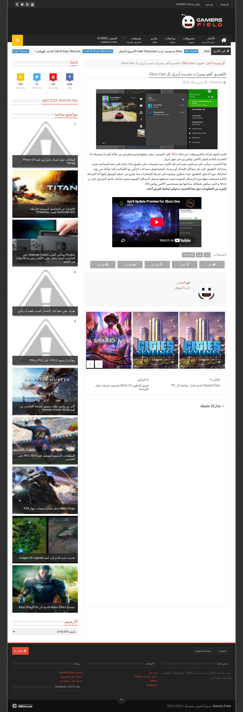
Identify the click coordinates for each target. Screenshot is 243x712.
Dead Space (26, 51)
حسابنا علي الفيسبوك (71, 676)
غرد (209, 264)
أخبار (209, 63)
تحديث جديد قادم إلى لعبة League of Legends (47, 557)
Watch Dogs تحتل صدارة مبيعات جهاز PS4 (49, 508)
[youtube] (32, 4)
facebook (152, 685)
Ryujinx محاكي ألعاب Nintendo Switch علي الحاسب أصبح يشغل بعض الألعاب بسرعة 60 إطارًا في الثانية (45, 258)
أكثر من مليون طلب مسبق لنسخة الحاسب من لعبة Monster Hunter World (47, 408)
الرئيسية (225, 4)
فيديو (200, 63)
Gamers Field (222, 706)
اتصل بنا (18, 650)
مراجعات (170, 38)
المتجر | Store (107, 38)
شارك (155, 264)
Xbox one (188, 63)
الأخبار (208, 38)
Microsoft (198, 51)
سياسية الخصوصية (203, 651)
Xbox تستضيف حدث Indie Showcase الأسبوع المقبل (157, 51)
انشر (183, 264)
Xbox (174, 154)
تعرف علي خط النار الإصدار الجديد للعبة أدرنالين (46, 311)
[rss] (27, 4)
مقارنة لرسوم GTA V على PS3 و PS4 (52, 360)
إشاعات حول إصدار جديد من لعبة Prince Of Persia (49, 161)
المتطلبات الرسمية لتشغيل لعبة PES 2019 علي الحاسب (46, 457)
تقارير (154, 38)
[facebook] (17, 4)
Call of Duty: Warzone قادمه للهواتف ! (64, 51)
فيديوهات (188, 38)
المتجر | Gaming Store (71, 672)
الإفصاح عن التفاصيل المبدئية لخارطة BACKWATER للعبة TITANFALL (52, 210)
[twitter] (22, 4)
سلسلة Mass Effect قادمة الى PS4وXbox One (47, 607)
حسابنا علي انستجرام (71, 680)
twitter (153, 680)
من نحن (209, 4)
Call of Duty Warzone (104, 51)
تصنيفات (134, 38)
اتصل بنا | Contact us (188, 4)
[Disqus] (155, 456)
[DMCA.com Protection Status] (22, 707)
